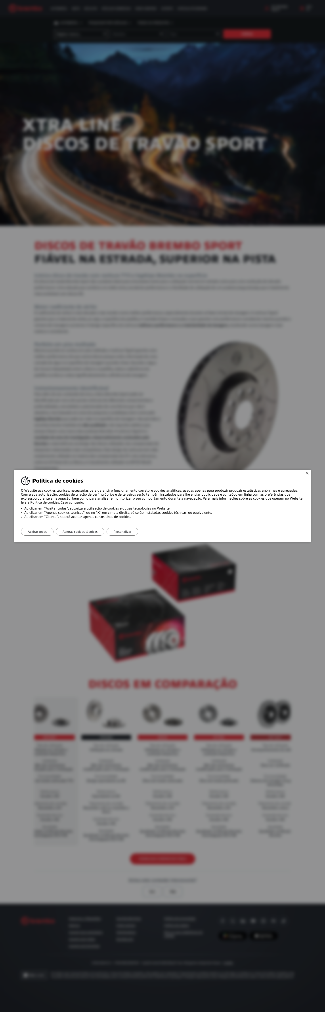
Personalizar (122, 531)
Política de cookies (44, 502)
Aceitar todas (37, 531)
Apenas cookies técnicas (80, 531)
